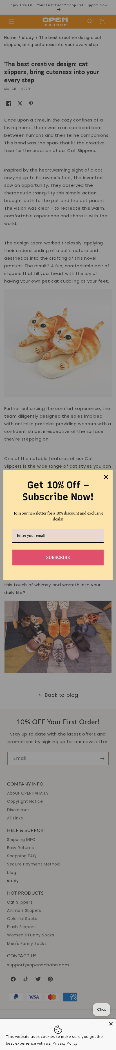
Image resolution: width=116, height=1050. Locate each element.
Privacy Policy (65, 1043)
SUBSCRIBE (58, 557)
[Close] (111, 1024)
